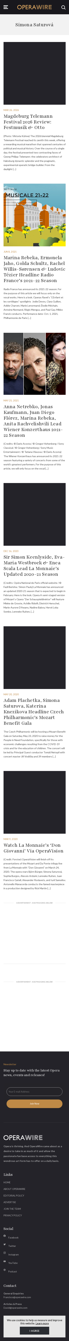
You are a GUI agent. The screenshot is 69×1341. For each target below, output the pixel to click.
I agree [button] (34, 1330)
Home (7, 1182)
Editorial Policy (14, 1195)
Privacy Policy (13, 1215)
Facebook (13, 1237)
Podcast (12, 1271)
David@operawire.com (15, 1307)
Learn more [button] (42, 1323)
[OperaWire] (34, 7)
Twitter (12, 1246)
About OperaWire (14, 1189)
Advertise (10, 1202)
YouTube (13, 1263)
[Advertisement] (35, 934)
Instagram (13, 1254)
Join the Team (12, 1208)
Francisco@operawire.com (17, 1297)
